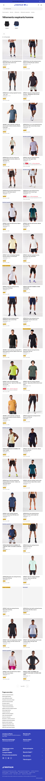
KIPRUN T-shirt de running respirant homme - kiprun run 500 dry (31, 577)
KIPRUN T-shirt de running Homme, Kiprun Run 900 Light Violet (31, 158)
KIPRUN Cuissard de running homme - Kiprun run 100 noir (32, 416)
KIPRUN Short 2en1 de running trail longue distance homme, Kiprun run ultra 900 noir (11, 159)
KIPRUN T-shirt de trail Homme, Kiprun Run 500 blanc (12, 224)
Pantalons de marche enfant (8, 699)
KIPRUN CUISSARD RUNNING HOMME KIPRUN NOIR (31, 287)
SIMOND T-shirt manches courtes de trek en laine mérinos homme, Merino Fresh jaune (11, 417)
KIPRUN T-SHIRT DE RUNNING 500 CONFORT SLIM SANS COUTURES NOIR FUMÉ (32, 673)
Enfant (16, 28)
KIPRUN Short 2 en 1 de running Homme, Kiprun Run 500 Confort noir (12, 62)
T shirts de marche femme (7, 706)
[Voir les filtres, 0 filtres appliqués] (4, 33)
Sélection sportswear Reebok (8, 727)
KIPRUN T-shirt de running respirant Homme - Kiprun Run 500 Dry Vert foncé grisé (32, 383)
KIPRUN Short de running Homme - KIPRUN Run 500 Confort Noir (11, 319)
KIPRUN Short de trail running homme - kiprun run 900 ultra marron (12, 191)
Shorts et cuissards (6, 717)
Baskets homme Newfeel (7, 705)
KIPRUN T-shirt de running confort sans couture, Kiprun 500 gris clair (32, 640)
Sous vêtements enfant (7, 698)
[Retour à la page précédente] (17, 686)
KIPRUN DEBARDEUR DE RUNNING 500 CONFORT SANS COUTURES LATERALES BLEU (12, 547)
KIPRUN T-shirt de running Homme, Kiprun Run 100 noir (31, 350)
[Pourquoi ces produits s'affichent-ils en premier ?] (3, 37)
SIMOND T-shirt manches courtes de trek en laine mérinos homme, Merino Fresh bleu (11, 126)
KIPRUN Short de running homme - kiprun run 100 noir (31, 546)
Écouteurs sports (5, 703)
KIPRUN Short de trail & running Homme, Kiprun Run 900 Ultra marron (32, 609)
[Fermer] (42, 1)
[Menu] (3, 5)
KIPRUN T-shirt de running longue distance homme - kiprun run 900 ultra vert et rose (12, 383)
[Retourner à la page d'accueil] (21, 5)
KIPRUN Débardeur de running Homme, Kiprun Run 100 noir (12, 577)
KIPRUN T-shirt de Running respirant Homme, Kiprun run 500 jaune (11, 255)
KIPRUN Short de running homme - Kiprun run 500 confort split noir (31, 514)
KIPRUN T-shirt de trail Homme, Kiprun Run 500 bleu (32, 224)
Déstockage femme (6, 710)
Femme (7, 28)
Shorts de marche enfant (7, 701)
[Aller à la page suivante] (27, 686)
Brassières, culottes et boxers (8, 718)
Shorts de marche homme (7, 694)
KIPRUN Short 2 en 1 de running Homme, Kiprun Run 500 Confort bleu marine (32, 125)
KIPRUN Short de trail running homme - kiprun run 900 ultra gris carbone (32, 62)
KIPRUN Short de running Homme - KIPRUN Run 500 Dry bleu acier (31, 319)
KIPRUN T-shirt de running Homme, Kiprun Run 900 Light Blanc (31, 255)
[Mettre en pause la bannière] (40, 1)
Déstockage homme (6, 696)
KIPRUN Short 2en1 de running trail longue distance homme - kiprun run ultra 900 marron (11, 482)
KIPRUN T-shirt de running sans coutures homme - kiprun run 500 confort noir (12, 640)
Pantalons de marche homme (8, 720)
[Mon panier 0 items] (41, 5)
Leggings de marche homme (8, 725)
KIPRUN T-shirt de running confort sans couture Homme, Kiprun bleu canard (32, 481)
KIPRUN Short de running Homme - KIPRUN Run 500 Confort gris (31, 191)
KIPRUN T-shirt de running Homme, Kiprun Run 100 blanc (11, 287)
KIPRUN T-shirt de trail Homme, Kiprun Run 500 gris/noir (32, 449)
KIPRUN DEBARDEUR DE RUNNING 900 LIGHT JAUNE (11, 449)
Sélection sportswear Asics (8, 723)
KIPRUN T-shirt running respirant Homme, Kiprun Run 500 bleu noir (11, 514)
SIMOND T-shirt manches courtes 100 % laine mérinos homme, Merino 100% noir (12, 350)
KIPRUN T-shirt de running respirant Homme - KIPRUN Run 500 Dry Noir (31, 93)
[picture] (12, 50)
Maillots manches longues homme (9, 708)
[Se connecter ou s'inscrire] (38, 5)
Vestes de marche (6, 711)
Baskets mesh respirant (7, 722)
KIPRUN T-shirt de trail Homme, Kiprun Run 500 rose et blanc (12, 672)
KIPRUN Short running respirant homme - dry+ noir (12, 93)
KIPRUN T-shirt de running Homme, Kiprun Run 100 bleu (11, 609)
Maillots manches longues (7, 713)
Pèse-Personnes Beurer (7, 715)
